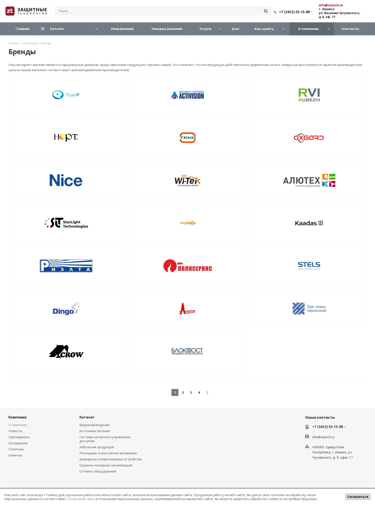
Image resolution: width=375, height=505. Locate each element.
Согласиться (357, 497)
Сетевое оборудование (98, 471)
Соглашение (18, 443)
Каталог (86, 417)
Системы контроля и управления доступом (104, 439)
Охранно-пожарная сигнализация (105, 465)
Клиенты (15, 455)
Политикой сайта (81, 499)
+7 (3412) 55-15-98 (294, 12)
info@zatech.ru (323, 437)
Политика (16, 449)
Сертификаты (19, 437)
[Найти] (266, 11)
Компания (17, 417)
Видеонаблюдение (94, 425)
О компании (17, 425)
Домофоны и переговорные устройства (110, 459)
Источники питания (94, 431)
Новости (15, 431)
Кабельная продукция (96, 447)
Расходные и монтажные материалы (108, 453)
